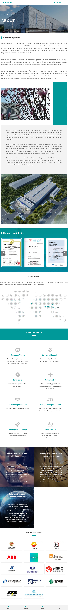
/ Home (5, 14)
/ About (10, 14)
